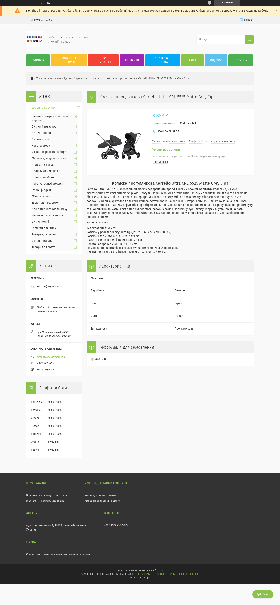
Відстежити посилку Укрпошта (45, 501)
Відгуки (216, 60)
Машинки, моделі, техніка (49, 158)
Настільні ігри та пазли (47, 215)
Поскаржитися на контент (151, 574)
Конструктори (41, 145)
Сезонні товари (42, 240)
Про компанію (103, 60)
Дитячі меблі (40, 221)
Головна (38, 60)
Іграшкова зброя (43, 177)
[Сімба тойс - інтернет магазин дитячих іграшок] (34, 46)
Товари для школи (44, 234)
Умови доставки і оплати (100, 495)
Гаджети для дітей (44, 228)
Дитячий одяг (41, 139)
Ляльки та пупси (43, 164)
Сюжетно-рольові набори (49, 152)
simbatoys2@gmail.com (51, 357)
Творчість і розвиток (45, 202)
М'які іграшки (41, 196)
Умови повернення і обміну (102, 501)
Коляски (98, 78)
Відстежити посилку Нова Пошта (46, 495)
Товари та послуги (68, 60)
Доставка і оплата (163, 60)
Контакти (132, 60)
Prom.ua (158, 570)
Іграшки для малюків (46, 171)
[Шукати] (249, 39)
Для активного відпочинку (49, 209)
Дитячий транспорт (77, 78)
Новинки (240, 60)
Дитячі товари (41, 133)
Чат (266, 594)
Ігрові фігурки (41, 190)
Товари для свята (43, 247)
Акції (192, 60)
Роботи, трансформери (47, 183)
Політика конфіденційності (183, 574)
